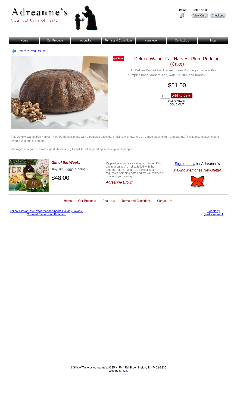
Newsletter (151, 40)
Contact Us (182, 40)
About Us (86, 40)
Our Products (55, 40)
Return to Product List (31, 51)
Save (120, 58)
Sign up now (185, 164)
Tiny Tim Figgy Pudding (68, 169)
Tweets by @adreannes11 (213, 212)
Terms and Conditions (118, 40)
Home (24, 40)
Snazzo (123, 370)
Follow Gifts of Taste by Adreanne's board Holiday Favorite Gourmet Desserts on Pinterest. (46, 212)
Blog (213, 40)
